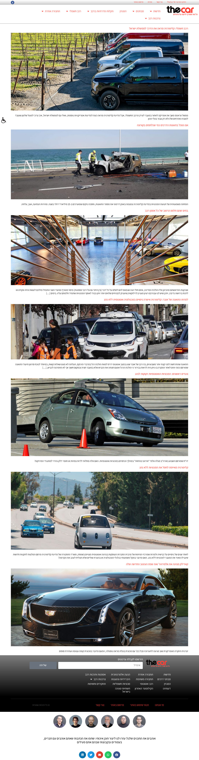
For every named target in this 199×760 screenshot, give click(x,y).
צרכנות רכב (154, 18)
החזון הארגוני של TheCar (176, 2)
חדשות (156, 11)
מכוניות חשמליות (121, 684)
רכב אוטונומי (146, 684)
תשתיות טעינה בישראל (122, 690)
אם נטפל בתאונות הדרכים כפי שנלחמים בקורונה (162, 125)
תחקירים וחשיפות (97, 684)
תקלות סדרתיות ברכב (102, 11)
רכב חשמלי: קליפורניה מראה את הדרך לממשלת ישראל (158, 28)
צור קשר (159, 2)
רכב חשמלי (75, 11)
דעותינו (167, 688)
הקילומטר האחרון (144, 688)
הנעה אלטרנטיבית (120, 674)
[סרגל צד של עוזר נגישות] (3, 120)
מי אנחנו (159, 705)
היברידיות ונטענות (120, 679)
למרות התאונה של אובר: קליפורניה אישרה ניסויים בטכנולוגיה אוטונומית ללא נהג (146, 299)
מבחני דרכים (164, 679)
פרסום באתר (138, 2)
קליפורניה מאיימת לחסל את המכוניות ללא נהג (163, 467)
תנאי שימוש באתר (139, 705)
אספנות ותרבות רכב (95, 674)
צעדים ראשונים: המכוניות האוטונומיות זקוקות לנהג (161, 374)
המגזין (123, 11)
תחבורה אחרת (52, 11)
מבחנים (140, 11)
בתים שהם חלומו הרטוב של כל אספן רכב (166, 210)
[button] (116, 754)
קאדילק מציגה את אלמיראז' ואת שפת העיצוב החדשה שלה (157, 564)
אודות (150, 2)
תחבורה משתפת (144, 679)
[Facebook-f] (12, 2)
